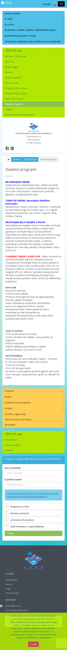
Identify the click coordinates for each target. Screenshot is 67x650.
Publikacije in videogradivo (18, 402)
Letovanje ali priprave (22, 519)
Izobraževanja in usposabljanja (27, 526)
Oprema (9, 72)
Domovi (16, 159)
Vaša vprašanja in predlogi (18, 419)
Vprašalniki (10, 424)
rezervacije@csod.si (18, 610)
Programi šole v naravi (16, 88)
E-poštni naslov (13, 479)
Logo (8, 588)
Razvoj (8, 584)
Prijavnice (9, 390)
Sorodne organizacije (15, 414)
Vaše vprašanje (12, 444)
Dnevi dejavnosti (13, 77)
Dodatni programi (14, 104)
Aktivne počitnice (19, 513)
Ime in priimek (13, 467)
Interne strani (12, 592)
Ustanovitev (11, 579)
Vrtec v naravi (11, 82)
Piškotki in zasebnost (39, 637)
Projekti (8, 109)
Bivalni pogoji (11, 66)
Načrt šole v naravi (14, 98)
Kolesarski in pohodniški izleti (19, 114)
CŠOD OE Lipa (30, 159)
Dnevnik (9, 450)
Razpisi (8, 396)
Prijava (10, 533)
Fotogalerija (11, 439)
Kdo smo (9, 61)
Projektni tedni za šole (16, 93)
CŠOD (8, 3)
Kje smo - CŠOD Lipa (15, 56)
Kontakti (46, 4)
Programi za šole (19, 506)
